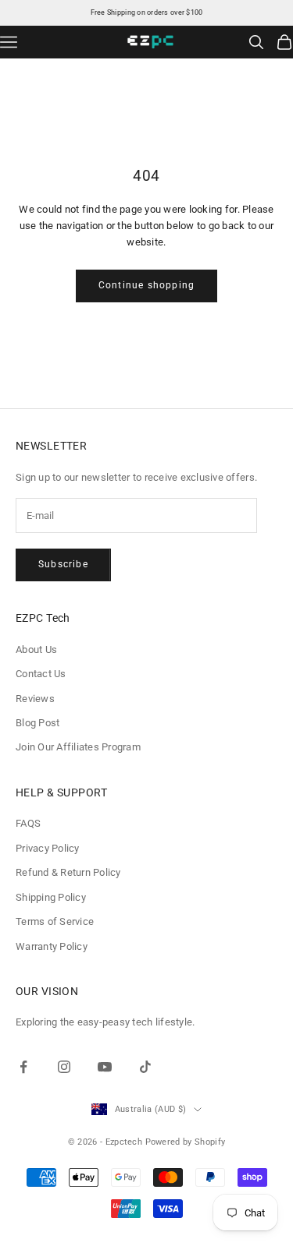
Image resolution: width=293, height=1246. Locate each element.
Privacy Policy (48, 848)
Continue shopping (146, 285)
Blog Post (37, 723)
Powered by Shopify (185, 1142)
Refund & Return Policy (68, 872)
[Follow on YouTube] (105, 1067)
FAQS (28, 823)
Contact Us (41, 673)
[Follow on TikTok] (145, 1067)
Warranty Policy (52, 946)
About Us (36, 649)
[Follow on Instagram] (64, 1067)
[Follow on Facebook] (23, 1067)
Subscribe (63, 564)
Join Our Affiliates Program (78, 747)
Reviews (35, 698)
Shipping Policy (51, 897)
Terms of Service (55, 921)
